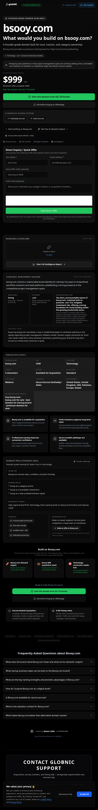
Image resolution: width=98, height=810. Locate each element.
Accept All (84, 794)
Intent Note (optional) (15, 181)
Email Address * (57, 157)
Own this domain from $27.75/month (51, 96)
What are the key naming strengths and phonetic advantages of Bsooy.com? (42, 679)
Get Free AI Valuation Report (53, 129)
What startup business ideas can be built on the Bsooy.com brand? (38, 670)
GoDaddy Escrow (17, 118)
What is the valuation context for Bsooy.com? (27, 706)
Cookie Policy (45, 799)
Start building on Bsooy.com (20, 129)
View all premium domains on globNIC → (49, 736)
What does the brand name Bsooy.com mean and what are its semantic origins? (44, 662)
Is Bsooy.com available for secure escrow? (26, 697)
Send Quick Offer (49, 210)
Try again (49, 255)
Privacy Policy (15, 802)
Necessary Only (65, 794)
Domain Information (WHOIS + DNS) (21, 136)
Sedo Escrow (38, 118)
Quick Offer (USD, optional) (17, 169)
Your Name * (11, 157)
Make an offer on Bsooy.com (67, 528)
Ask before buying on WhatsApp (50, 104)
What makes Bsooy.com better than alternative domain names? (36, 715)
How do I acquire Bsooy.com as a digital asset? (28, 688)
